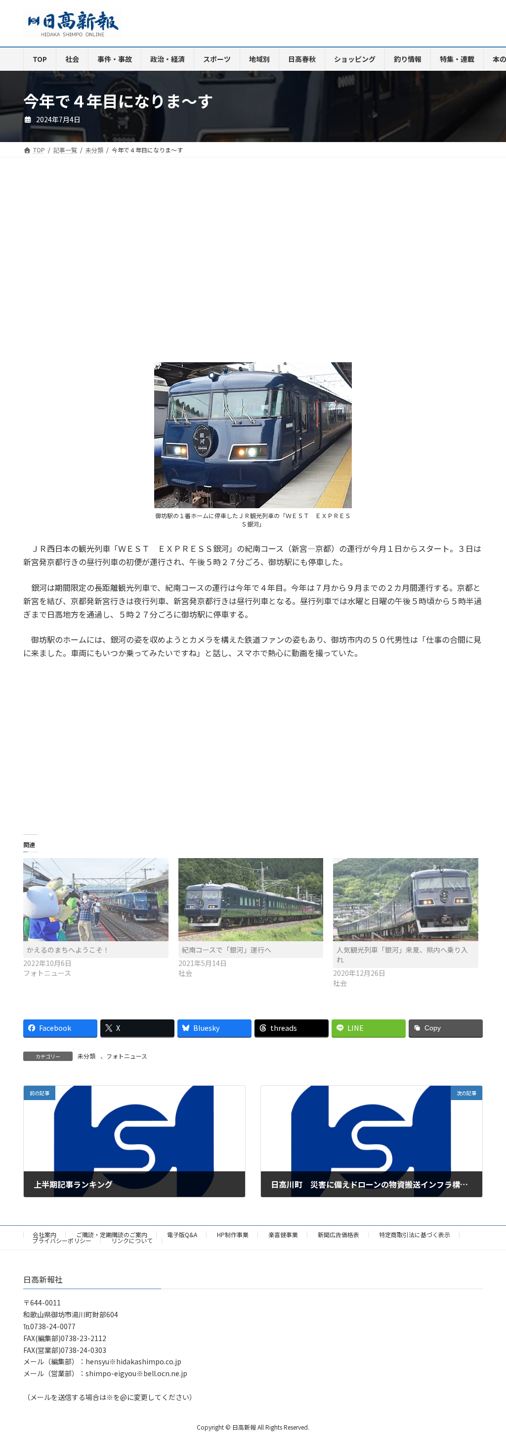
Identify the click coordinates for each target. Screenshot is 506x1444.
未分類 (86, 1056)
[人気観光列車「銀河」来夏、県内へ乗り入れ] (405, 899)
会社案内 (44, 1234)
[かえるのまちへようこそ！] (96, 899)
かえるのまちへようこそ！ (68, 950)
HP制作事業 (233, 1234)
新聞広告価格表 (338, 1234)
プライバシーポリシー (61, 1240)
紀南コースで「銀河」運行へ (226, 950)
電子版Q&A (182, 1234)
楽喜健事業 (283, 1234)
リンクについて (132, 1240)
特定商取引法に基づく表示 (414, 1234)
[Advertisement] (134, 267)
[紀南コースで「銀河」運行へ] (251, 899)
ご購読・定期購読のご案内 (111, 1234)
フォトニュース (126, 1056)
